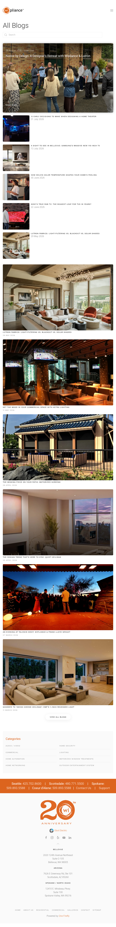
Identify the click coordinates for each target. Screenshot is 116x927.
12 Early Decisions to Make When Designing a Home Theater (63, 116)
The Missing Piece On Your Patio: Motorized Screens (32, 482)
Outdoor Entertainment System (76, 765)
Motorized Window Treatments (76, 759)
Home (18, 910)
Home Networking (15, 765)
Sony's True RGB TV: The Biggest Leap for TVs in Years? (61, 204)
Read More (11, 105)
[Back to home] (13, 10)
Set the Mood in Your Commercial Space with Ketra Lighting (36, 407)
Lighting (64, 752)
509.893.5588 (15, 788)
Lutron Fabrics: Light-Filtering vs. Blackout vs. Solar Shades (65, 233)
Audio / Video (13, 746)
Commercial (12, 752)
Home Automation (15, 759)
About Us (28, 910)
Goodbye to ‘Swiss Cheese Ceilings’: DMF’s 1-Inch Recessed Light (38, 707)
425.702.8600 (32, 783)
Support (104, 788)
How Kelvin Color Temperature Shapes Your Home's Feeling (64, 175)
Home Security (67, 746)
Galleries (72, 910)
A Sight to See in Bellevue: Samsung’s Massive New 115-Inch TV (65, 146)
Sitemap (97, 910)
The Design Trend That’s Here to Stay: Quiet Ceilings (32, 557)
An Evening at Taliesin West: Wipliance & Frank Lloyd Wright (36, 632)
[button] (111, 10)
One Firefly (64, 916)
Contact (85, 910)
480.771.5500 (74, 783)
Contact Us (83, 788)
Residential (42, 910)
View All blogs (58, 717)
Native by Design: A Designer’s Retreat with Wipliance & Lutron (48, 56)
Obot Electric (60, 830)
